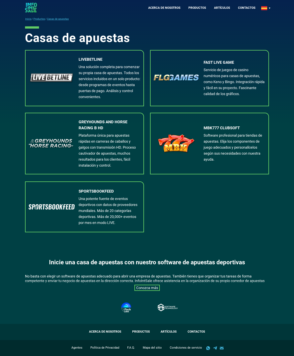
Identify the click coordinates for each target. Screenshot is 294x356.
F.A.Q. (131, 347)
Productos (197, 8)
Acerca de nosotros (164, 8)
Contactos (246, 8)
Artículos (222, 8)
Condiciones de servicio (186, 347)
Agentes (76, 347)
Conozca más (147, 288)
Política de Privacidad (104, 347)
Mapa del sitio (152, 347)
